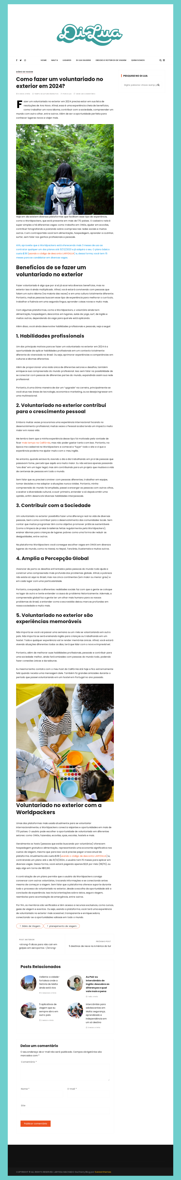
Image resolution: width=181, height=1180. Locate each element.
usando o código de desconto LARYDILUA (51, 253)
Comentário (29, 1062)
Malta (54, 60)
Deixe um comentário (85, 94)
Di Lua (69, 94)
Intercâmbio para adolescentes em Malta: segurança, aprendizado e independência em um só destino (96, 1013)
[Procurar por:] (141, 85)
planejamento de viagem (63, 926)
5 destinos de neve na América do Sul (90, 946)
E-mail (72, 1088)
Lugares (67, 60)
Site (23, 1105)
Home (44, 60)
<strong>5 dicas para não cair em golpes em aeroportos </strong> (38, 946)
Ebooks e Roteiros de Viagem (111, 60)
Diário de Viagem (24, 72)
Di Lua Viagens (83, 60)
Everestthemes (103, 1171)
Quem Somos (138, 60)
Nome (25, 1088)
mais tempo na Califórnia (36, 442)
